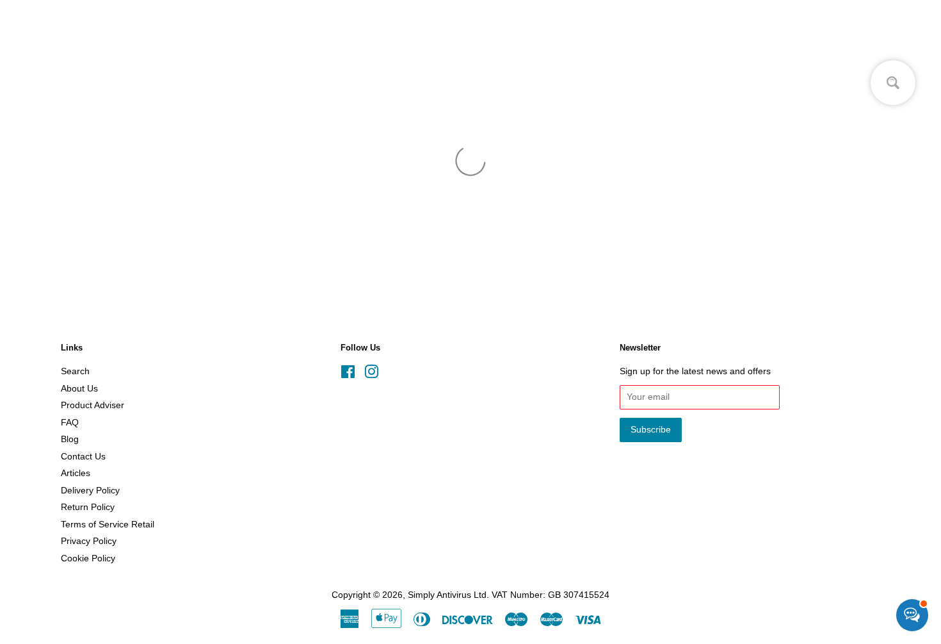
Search (75, 371)
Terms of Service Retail (107, 524)
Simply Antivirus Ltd (447, 595)
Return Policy (88, 507)
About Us (79, 388)
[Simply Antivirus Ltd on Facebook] (348, 374)
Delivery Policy (90, 490)
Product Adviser (92, 405)
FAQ (70, 422)
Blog (70, 439)
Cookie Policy (88, 558)
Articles (75, 473)
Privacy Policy (89, 541)
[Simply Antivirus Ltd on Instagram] (371, 374)
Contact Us (83, 456)
